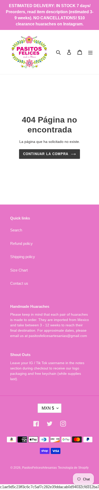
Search (16, 230)
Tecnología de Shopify (73, 467)
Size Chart (19, 270)
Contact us (19, 283)
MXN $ (48, 408)
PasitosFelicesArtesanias (39, 467)
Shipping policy (22, 257)
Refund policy (21, 243)
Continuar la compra (45, 154)
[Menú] (90, 52)
